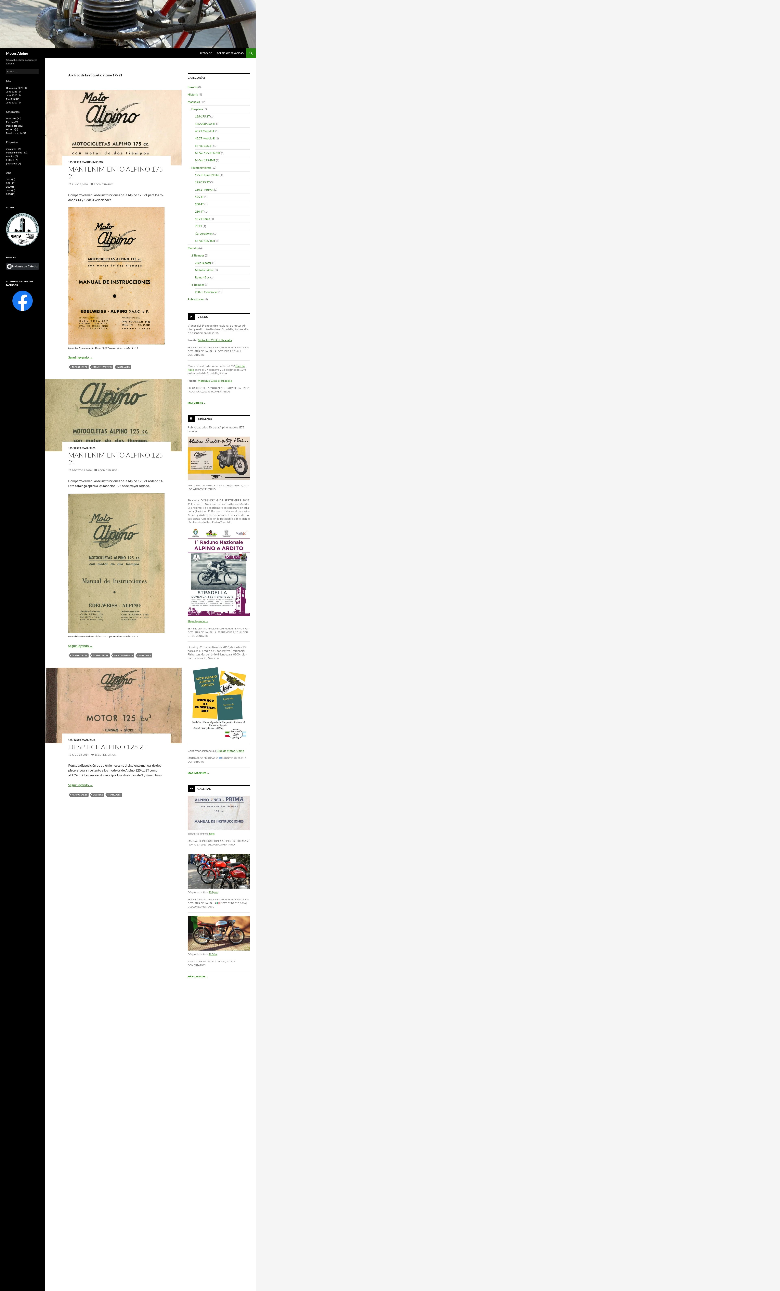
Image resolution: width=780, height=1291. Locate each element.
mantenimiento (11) (16, 152)
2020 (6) (10, 186)
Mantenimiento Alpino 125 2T (115, 458)
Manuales (88, 448)
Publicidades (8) (14, 125)
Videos (202, 316)
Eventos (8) (12, 122)
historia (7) (12, 159)
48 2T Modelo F (205, 131)
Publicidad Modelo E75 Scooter (209, 485)
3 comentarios (220, 391)
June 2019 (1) (13, 102)
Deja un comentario (202, 489)
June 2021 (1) (13, 91)
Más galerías (198, 976)
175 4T (199, 197)
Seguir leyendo (80, 357)
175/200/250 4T (205, 123)
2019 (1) (10, 190)
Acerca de (206, 53)
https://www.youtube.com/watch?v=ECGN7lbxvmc (209, 382)
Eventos (193, 87)
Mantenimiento (92, 162)
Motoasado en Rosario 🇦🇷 (205, 758)
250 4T (199, 211)
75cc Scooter (203, 262)
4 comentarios (107, 470)
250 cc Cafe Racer (206, 292)
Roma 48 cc (202, 277)
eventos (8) (12, 156)
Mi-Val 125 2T (204, 145)
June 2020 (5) (13, 95)
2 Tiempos (197, 255)
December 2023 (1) (16, 87)
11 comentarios (105, 754)
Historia (193, 94)
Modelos (193, 248)
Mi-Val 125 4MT (205, 160)
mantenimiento (102, 367)
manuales (123, 367)
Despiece (197, 109)
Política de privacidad (230, 53)
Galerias (204, 788)
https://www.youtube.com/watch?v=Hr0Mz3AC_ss (209, 342)
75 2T (198, 226)
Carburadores (204, 233)
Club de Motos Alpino (230, 750)
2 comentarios (103, 184)
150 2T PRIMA (204, 189)
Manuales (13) (13, 118)
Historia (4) (12, 129)
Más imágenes (198, 773)
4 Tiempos (197, 284)
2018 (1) (10, 194)
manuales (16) (13, 148)
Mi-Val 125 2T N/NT (207, 153)
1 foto (211, 833)
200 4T (199, 204)
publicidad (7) (13, 163)
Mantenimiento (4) (16, 133)
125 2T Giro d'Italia (207, 175)
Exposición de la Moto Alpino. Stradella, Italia (218, 387)
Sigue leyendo (198, 621)
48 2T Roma (202, 219)
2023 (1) (10, 179)
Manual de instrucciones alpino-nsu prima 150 (218, 840)
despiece (98, 794)
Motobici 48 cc (204, 270)
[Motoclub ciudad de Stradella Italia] (22, 229)
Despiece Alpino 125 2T (107, 747)
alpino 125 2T (79, 655)
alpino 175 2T (79, 367)
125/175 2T (74, 162)
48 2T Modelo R (205, 138)
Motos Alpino (17, 53)
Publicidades (196, 299)
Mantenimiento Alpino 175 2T (115, 172)
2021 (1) (10, 183)
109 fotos (213, 892)
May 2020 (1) (13, 98)
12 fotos (213, 954)
